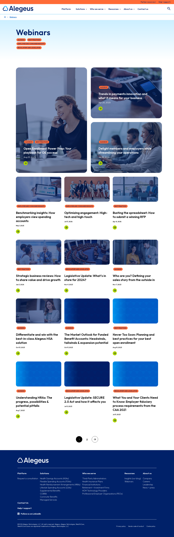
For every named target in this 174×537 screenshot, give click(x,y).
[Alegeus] (18, 9)
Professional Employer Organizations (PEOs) (102, 493)
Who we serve (96, 9)
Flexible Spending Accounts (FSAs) (55, 481)
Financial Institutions (91, 484)
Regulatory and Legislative (29, 48)
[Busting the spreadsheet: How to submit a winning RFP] (115, 227)
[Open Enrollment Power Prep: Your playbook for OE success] (26, 163)
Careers (146, 481)
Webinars (13, 17)
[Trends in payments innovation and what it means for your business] (100, 109)
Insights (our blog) (133, 478)
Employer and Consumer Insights (31, 44)
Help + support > (165, 2)
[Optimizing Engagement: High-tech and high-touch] (66, 227)
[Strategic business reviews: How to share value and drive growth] (18, 290)
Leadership (148, 484)
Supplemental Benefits (50, 490)
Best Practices (34, 40)
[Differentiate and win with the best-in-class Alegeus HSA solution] (18, 353)
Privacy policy (121, 526)
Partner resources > (148, 2)
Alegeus (21, 40)
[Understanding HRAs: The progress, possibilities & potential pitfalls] (18, 416)
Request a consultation (27, 478)
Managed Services (48, 500)
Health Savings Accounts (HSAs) (54, 478)
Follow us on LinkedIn (31, 513)
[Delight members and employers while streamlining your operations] (100, 163)
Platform (66, 9)
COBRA (43, 493)
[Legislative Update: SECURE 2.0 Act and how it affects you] (66, 412)
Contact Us (22, 503)
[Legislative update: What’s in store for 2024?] (66, 290)
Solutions (80, 9)
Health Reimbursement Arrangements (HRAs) (60, 484)
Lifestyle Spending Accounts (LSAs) (55, 487)
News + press (149, 487)
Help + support (24, 508)
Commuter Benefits (48, 496)
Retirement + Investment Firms (95, 487)
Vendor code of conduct (136, 526)
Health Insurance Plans (92, 481)
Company (147, 478)
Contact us (143, 9)
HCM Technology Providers (94, 490)
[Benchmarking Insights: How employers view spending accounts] (18, 232)
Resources (114, 9)
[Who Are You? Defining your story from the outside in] (115, 290)
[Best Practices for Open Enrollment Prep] (115, 353)
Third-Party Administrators (94, 478)
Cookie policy (150, 526)
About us (128, 9)
